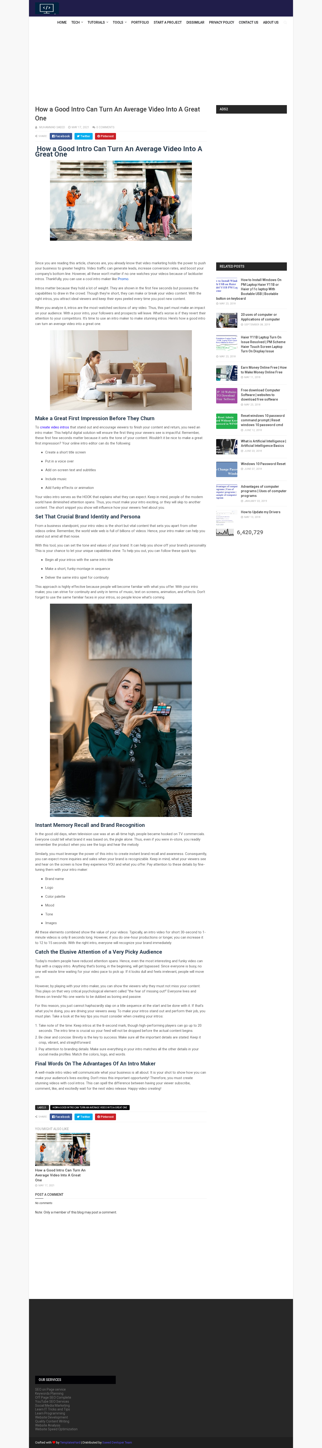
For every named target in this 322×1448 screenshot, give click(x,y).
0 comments (105, 127)
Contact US (248, 22)
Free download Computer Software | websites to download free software (260, 394)
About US (271, 22)
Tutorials (96, 22)
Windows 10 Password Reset (263, 464)
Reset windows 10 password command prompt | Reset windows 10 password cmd (263, 420)
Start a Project (168, 22)
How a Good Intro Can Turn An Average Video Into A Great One (90, 1107)
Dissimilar (195, 22)
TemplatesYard (70, 1442)
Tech (75, 22)
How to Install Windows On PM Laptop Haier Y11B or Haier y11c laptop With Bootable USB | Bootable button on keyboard (248, 289)
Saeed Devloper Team (117, 1442)
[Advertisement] (161, 67)
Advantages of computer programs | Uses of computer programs (264, 491)
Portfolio (140, 22)
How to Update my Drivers (261, 512)
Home (62, 22)
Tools (118, 22)
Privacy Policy (221, 22)
